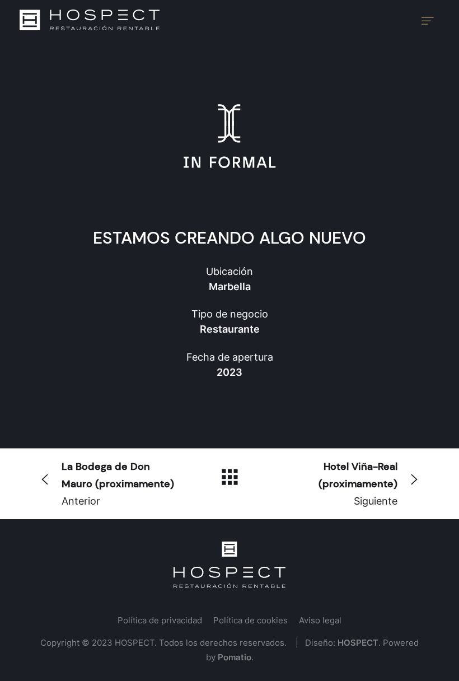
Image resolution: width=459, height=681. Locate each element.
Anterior (118, 483)
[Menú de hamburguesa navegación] (427, 20)
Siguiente (358, 483)
